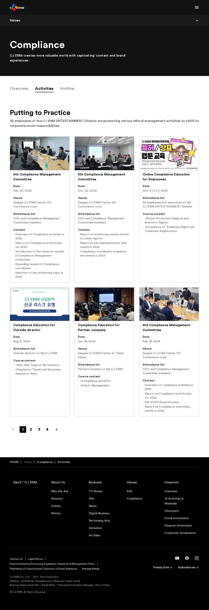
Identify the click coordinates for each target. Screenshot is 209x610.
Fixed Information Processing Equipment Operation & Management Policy (52, 564)
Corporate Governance (180, 533)
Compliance (44, 462)
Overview (19, 89)
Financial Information (178, 525)
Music (93, 506)
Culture (56, 506)
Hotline (67, 89)
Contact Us (16, 559)
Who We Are (59, 491)
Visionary (57, 498)
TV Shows (95, 491)
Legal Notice (35, 559)
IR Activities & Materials (174, 501)
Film (91, 498)
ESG (129, 491)
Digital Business (99, 513)
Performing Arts (99, 520)
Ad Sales (94, 535)
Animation (95, 528)
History (56, 513)
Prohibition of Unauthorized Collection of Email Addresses (43, 569)
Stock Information (177, 518)
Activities (44, 89)
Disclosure (172, 511)
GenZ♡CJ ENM (25, 482)
